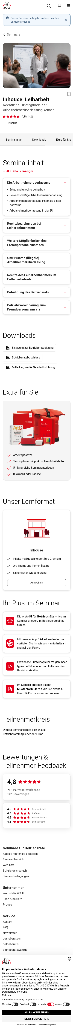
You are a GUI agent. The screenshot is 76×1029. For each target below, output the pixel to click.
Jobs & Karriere (12, 899)
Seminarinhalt (14, 139)
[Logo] (7, 5)
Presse (7, 904)
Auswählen (36, 582)
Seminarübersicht (13, 859)
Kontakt (7, 921)
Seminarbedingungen (16, 876)
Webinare (8, 865)
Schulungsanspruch (15, 870)
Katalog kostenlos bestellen (20, 853)
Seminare (13, 34)
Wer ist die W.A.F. (13, 893)
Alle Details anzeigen (20, 171)
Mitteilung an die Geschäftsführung (33, 367)
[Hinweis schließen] (66, 20)
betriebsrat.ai (11, 944)
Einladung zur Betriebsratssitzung (33, 347)
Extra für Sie (63, 139)
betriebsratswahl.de (15, 949)
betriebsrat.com (12, 938)
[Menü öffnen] (69, 5)
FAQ (5, 927)
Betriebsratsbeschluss (26, 357)
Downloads (39, 139)
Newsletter (10, 933)
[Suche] (49, 6)
